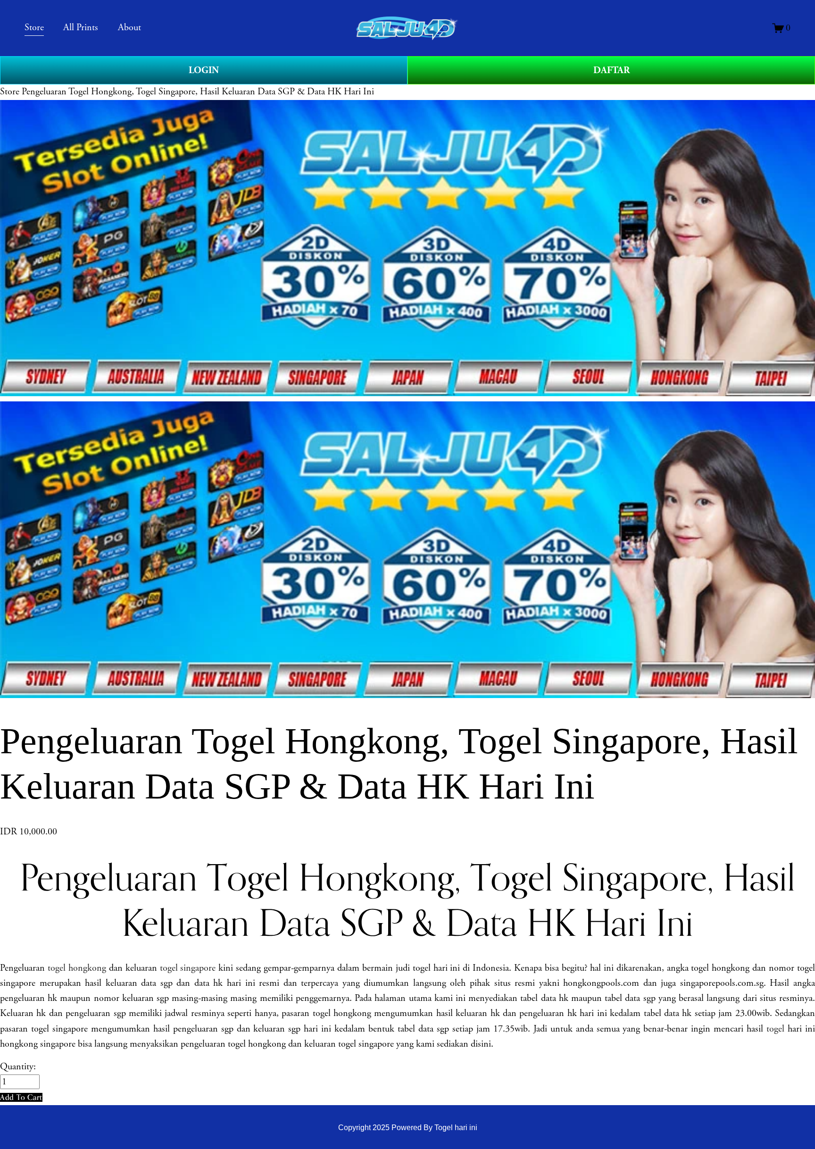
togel (775, 1029)
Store (9, 92)
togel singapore (188, 968)
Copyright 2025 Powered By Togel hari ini (407, 1127)
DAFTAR (611, 70)
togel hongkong (77, 968)
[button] (21, 1097)
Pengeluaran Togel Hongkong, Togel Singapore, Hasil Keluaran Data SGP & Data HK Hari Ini (198, 92)
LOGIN (204, 70)
